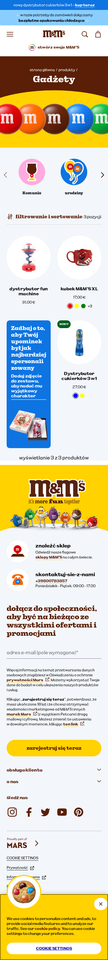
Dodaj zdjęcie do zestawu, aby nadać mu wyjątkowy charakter (26, 385)
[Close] (100, 904)
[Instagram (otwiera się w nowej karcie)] (12, 812)
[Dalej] (101, 175)
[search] (84, 34)
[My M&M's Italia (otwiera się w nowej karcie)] (78, 812)
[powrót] (6, 175)
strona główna (42, 70)
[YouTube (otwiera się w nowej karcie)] (62, 812)
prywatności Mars (25, 680)
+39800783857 (51, 581)
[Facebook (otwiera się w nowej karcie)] (29, 812)
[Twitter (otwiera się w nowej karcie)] (45, 812)
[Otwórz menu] (10, 34)
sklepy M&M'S (48, 557)
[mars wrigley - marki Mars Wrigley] (23, 843)
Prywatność (17, 867)
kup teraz (85, 5)
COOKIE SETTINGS (22, 858)
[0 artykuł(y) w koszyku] (98, 34)
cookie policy (47, 928)
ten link (70, 724)
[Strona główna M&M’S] (54, 34)
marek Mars (19, 714)
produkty (66, 70)
